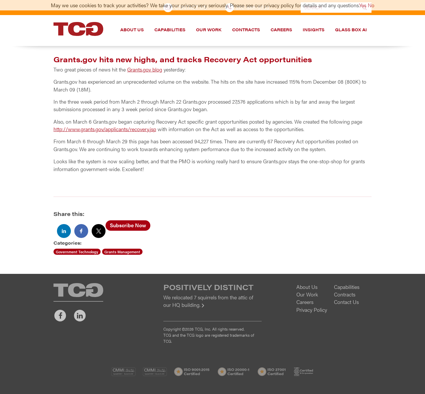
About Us (132, 29)
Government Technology (77, 251)
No (371, 5)
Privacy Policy (311, 309)
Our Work (208, 29)
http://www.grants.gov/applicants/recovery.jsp (104, 129)
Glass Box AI (351, 29)
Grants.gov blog (144, 69)
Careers (281, 29)
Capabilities (169, 29)
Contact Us (346, 301)
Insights (313, 29)
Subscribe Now (128, 225)
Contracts (246, 29)
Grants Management (122, 251)
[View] (212, 308)
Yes (362, 5)
